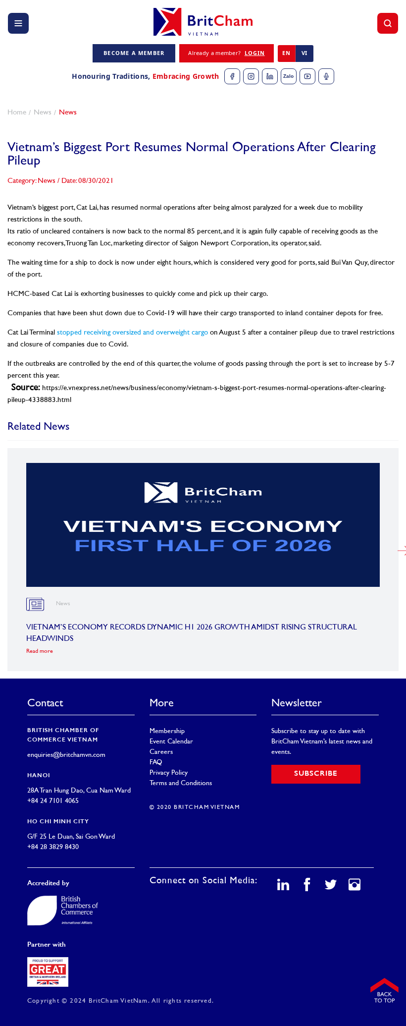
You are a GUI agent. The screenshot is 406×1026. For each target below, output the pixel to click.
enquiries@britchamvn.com (66, 755)
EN (286, 53)
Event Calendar (171, 742)
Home (16, 113)
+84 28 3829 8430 (53, 847)
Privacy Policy (169, 773)
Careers (161, 752)
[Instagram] (251, 76)
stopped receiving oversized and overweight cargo (132, 333)
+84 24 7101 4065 (53, 801)
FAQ (156, 762)
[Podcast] (326, 76)
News (42, 113)
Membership (167, 731)
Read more (39, 651)
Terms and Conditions (181, 783)
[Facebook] (232, 76)
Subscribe (316, 774)
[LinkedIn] (270, 76)
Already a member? (226, 53)
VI (304, 53)
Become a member (133, 53)
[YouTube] (307, 76)
